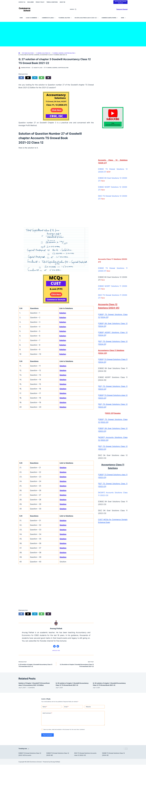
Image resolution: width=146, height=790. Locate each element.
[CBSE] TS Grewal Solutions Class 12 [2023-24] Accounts (30, 754)
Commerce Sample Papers (109, 17)
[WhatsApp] (41, 77)
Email (66, 707)
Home (21, 17)
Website (88, 707)
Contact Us (22, 2)
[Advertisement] (73, 34)
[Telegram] (35, 77)
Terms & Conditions (52, 2)
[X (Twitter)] (28, 77)
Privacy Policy (40, 2)
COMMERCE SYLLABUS (48, 17)
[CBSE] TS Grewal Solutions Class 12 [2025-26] (57, 754)
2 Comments (31, 687)
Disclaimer (30, 2)
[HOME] (19, 53)
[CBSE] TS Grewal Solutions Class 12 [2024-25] (113, 754)
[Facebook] (21, 77)
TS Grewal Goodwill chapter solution (57, 67)
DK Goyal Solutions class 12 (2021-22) (86, 17)
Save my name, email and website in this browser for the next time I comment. (64, 729)
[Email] (48, 77)
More (122, 17)
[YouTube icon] (58, 646)
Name (45, 707)
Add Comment (47, 713)
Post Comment (47, 735)
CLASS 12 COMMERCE (31, 17)
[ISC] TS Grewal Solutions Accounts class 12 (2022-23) (85, 754)
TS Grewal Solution (64, 17)
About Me (62, 2)
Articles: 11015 (56, 650)
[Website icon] (54, 646)
